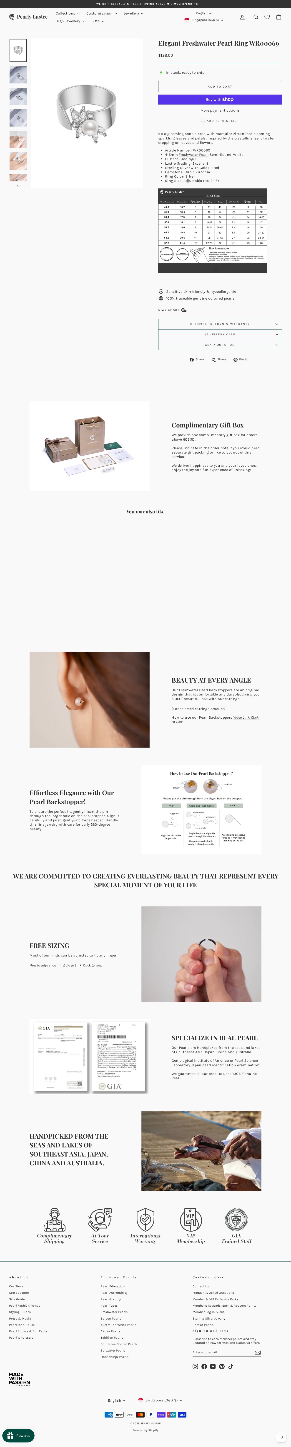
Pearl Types (109, 1306)
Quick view (41, 607)
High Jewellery (68, 21)
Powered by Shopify (145, 1430)
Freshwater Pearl (193, 154)
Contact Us (201, 1286)
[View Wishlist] (267, 17)
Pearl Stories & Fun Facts (28, 1331)
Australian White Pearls (118, 1325)
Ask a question (220, 344)
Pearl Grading (111, 1299)
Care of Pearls (203, 1325)
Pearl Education (113, 1286)
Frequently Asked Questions (213, 1293)
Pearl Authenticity (114, 1293)
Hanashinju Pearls (114, 1357)
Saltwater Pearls (113, 1350)
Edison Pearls (111, 1318)
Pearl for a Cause (22, 1325)
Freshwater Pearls (114, 1312)
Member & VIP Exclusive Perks (215, 1299)
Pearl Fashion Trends (24, 1306)
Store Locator (19, 1293)
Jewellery (132, 13)
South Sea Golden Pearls (119, 1344)
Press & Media (20, 1318)
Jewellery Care (220, 334)
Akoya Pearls (110, 1331)
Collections (66, 13)
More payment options (220, 110)
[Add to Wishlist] (69, 530)
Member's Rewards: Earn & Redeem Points (224, 1306)
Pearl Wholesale (21, 1338)
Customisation (100, 13)
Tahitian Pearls (112, 1338)
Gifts (95, 21)
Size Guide (17, 1299)
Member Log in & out (209, 1312)
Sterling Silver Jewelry (209, 1318)
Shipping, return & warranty (220, 324)
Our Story (16, 1286)
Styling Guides (20, 1312)
